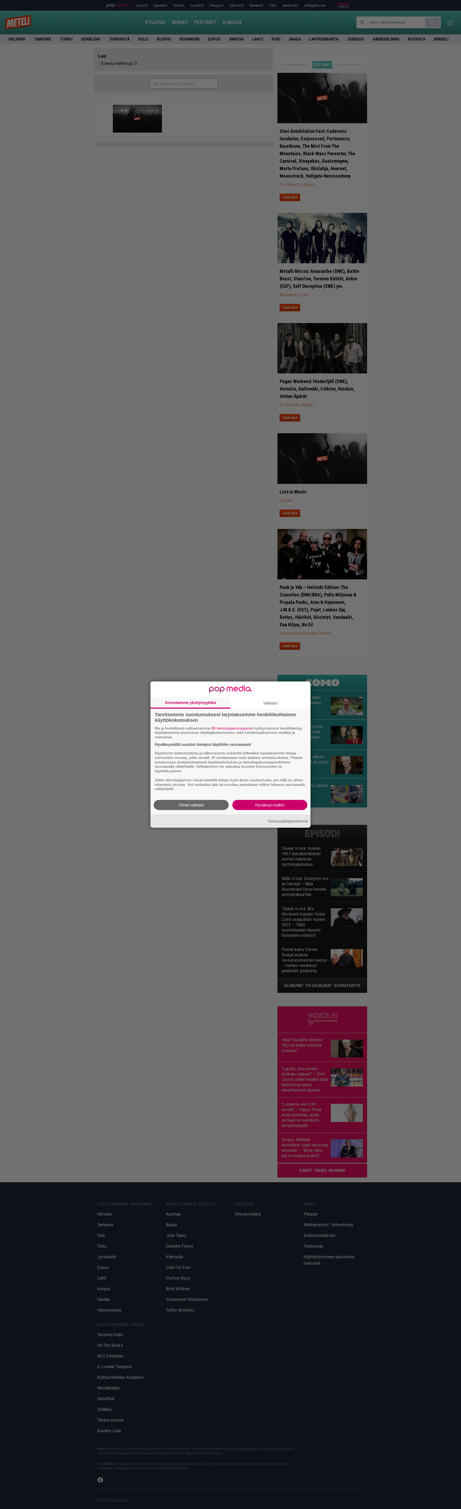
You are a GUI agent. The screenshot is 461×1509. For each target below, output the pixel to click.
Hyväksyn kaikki (269, 805)
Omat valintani (191, 805)
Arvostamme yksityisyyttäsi (190, 702)
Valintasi (270, 702)
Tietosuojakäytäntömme (288, 821)
